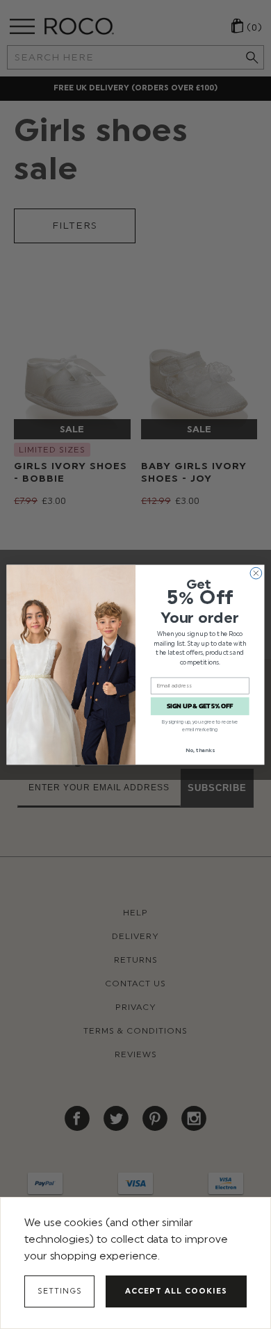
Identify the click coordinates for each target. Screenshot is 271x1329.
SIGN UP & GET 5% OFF (200, 706)
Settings (60, 1291)
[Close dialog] (256, 573)
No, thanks (200, 750)
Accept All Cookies (176, 1291)
